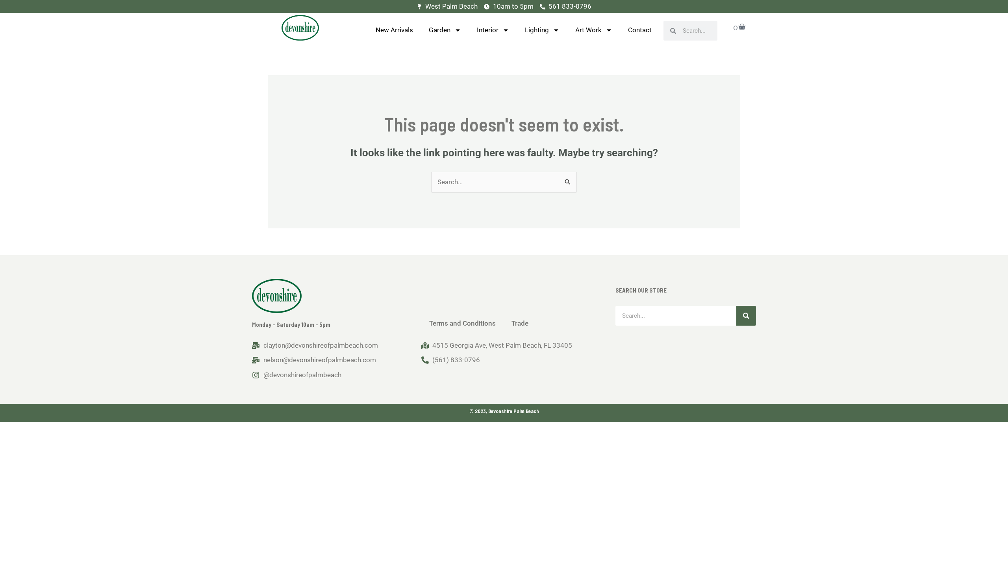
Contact (640, 30)
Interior (487, 30)
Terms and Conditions (462, 323)
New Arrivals (394, 30)
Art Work (588, 30)
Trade (519, 323)
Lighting (537, 30)
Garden (439, 30)
